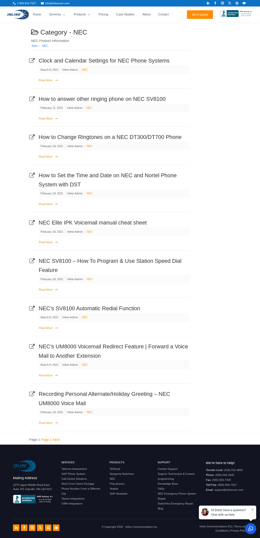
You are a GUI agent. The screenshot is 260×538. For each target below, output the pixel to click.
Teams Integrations (73, 498)
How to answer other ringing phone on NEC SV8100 (102, 99)
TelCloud (115, 468)
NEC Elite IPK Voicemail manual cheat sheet (93, 223)
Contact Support (167, 468)
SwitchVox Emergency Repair (175, 503)
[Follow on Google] (237, 3)
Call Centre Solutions (74, 478)
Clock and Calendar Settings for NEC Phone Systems (104, 61)
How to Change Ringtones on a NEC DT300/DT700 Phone (110, 137)
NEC (85, 69)
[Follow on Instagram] (222, 3)
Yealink (114, 488)
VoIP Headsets (118, 493)
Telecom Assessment (74, 468)
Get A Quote (200, 14)
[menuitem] (37, 14)
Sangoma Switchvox (122, 473)
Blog (160, 508)
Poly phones (117, 483)
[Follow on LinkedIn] (208, 3)
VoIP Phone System (73, 473)
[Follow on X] (230, 3)
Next (56, 440)
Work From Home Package (77, 483)
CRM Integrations (72, 503)
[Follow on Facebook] (215, 3)
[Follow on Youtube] (244, 3)
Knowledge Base (168, 483)
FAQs (161, 488)
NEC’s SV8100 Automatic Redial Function (89, 308)
